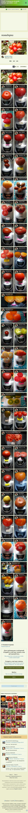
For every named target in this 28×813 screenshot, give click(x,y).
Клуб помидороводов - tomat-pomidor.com (11, 2)
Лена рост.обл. (9, 57)
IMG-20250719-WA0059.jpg (12, 740)
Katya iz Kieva (10, 748)
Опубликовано (17, 742)
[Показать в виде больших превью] (16, 67)
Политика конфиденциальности (13, 776)
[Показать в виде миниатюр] (14, 67)
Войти (14, 677)
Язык (10, 774)
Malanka (9, 742)
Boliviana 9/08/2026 (10, 746)
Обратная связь (13, 777)
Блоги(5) (24, 9)
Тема (15, 774)
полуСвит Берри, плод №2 (12, 764)
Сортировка (23, 66)
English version (18, 788)
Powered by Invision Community (14, 810)
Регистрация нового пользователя (14, 667)
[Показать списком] (18, 67)
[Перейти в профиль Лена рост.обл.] (2, 57)
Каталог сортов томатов (13, 9)
